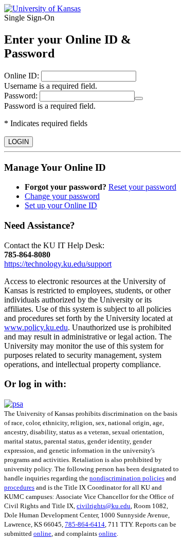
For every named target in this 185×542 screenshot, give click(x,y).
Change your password (62, 196)
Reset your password (142, 187)
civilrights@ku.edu (104, 506)
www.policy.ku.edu (36, 327)
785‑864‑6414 (85, 524)
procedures (19, 487)
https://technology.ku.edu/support (58, 263)
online (42, 533)
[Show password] (139, 98)
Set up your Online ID (61, 205)
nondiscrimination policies (126, 478)
